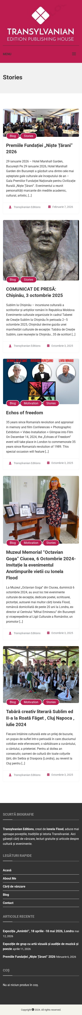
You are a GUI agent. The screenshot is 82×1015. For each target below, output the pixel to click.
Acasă (7, 870)
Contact (8, 903)
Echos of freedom (24, 412)
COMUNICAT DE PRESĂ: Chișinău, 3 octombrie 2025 (34, 292)
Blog (13, 136)
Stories (28, 136)
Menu (7, 54)
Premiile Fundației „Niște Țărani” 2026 (39, 149)
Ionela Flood (55, 829)
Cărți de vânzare (14, 886)
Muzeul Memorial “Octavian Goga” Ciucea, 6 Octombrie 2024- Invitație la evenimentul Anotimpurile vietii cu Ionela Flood (41, 565)
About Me (9, 878)
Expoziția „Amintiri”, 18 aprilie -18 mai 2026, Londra (38, 931)
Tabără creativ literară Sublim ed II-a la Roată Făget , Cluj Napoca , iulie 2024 (40, 718)
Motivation (31, 403)
